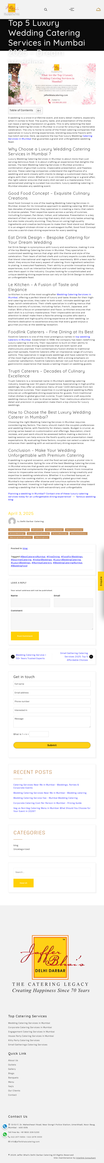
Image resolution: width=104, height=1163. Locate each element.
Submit (52, 745)
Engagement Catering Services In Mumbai (31, 1031)
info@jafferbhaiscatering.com (25, 1141)
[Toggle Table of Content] (37, 110)
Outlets (12, 1064)
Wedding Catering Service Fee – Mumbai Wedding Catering (45, 798)
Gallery (12, 1069)
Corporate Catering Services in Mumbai (30, 1027)
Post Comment (25, 636)
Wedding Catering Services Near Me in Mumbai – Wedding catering (50, 792)
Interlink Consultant (86, 1158)
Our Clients (14, 1090)
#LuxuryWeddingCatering (38, 534)
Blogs (11, 1073)
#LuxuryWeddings (60, 534)
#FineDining (37, 530)
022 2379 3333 (34, 1137)
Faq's (11, 1086)
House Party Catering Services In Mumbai (31, 1036)
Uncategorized (21, 849)
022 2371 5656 (18, 1137)
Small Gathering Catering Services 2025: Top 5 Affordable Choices (74, 656)
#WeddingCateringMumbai (20, 537)
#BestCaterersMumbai (19, 530)
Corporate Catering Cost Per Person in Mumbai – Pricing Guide (47, 803)
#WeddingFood (42, 537)
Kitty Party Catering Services (24, 1040)
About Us (13, 1060)
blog (25, 548)
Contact (12, 1095)
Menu (11, 1082)
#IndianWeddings (17, 534)
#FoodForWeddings (54, 530)
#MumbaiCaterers (78, 534)
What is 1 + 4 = (21, 734)
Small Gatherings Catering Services (27, 1044)
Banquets (13, 1077)
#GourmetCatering (74, 530)
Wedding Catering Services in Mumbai (29, 1023)
